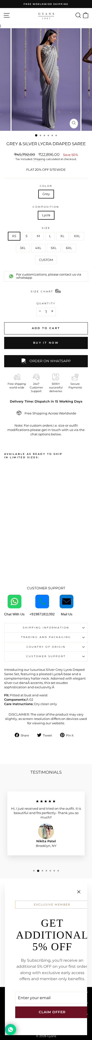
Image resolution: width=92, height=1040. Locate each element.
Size (46, 228)
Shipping (39, 159)
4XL (38, 248)
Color (46, 186)
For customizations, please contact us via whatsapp (48, 276)
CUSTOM (46, 260)
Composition (46, 206)
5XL (54, 248)
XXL (77, 236)
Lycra (46, 215)
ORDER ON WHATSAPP (50, 361)
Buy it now (46, 342)
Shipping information (46, 627)
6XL (69, 248)
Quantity (46, 303)
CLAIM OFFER (52, 1012)
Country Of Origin (46, 646)
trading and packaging (46, 637)
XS (14, 236)
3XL (23, 248)
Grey (46, 194)
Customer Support (46, 656)
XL (62, 236)
